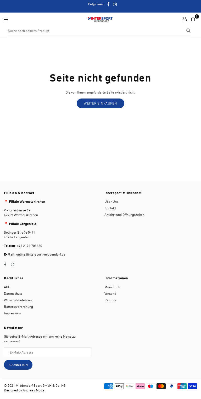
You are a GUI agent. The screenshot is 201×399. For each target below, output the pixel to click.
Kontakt (110, 208)
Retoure (110, 300)
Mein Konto (112, 287)
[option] (100, 4)
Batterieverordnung (18, 306)
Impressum (12, 313)
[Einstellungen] (184, 19)
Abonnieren (18, 365)
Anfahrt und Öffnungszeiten (124, 214)
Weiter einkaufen (100, 103)
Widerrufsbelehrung (19, 300)
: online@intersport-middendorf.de (39, 254)
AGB (7, 287)
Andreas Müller (34, 390)
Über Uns (111, 201)
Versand (110, 293)
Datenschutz (13, 293)
